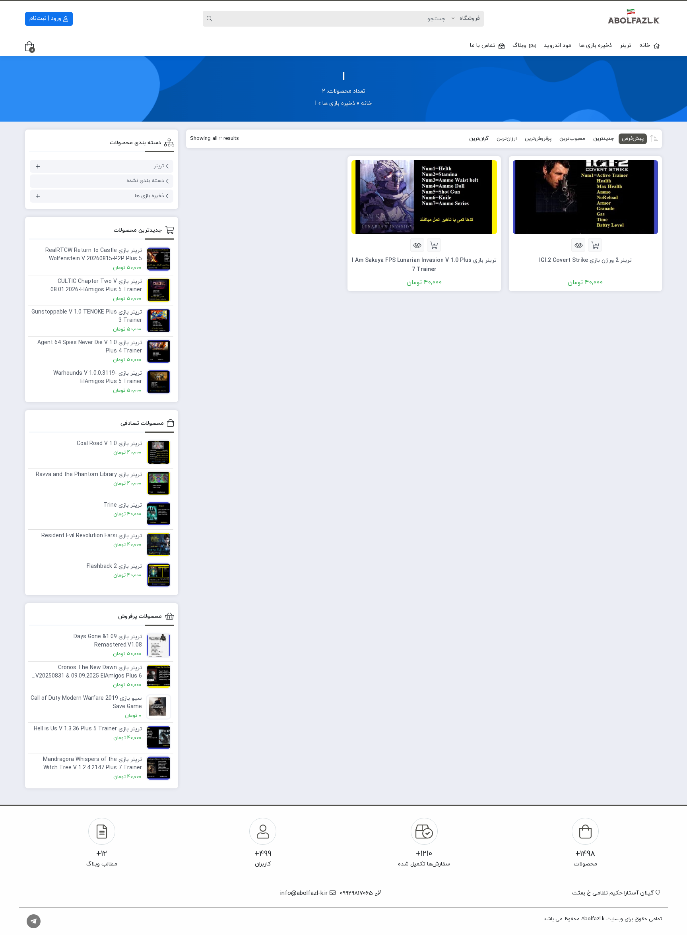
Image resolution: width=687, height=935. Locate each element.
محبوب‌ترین (572, 138)
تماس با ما (482, 45)
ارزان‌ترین (507, 138)
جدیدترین (603, 138)
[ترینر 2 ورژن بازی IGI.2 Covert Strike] (585, 196)
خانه (644, 45)
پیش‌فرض (633, 138)
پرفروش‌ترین (538, 138)
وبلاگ (519, 45)
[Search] (211, 19)
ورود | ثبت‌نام (46, 18)
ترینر (625, 45)
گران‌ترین (479, 138)
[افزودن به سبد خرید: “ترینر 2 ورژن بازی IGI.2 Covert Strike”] (595, 245)
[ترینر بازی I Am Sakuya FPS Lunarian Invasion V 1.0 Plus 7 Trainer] (424, 196)
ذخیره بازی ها (595, 45)
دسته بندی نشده (145, 180)
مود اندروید (557, 45)
